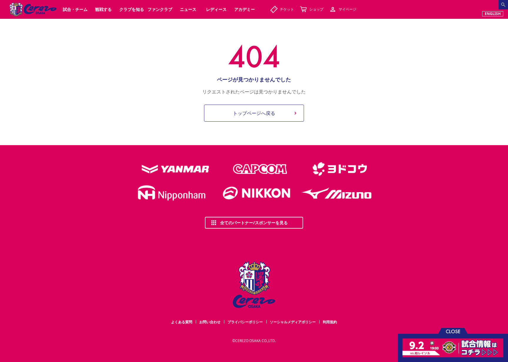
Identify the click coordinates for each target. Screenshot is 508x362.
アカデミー (244, 9)
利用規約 (330, 321)
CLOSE (453, 331)
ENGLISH (493, 13)
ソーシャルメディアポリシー (293, 321)
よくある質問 (181, 321)
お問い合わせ (209, 321)
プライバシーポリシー (245, 321)
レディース (216, 9)
